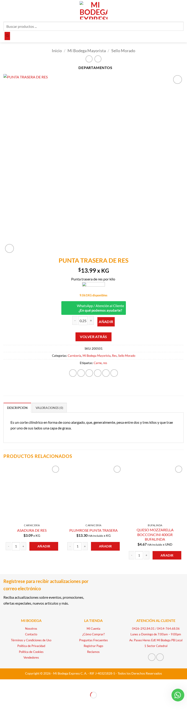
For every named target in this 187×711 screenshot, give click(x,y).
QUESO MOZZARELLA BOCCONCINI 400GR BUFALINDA (155, 534)
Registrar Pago (93, 646)
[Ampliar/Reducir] (4, 683)
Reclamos (93, 652)
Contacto (31, 634)
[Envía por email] (97, 373)
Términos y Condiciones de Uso (31, 640)
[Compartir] (30, 683)
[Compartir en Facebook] (81, 373)
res (105, 363)
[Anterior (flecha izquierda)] (4, 702)
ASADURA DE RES (32, 530)
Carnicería (74, 355)
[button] (6, 10)
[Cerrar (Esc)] (43, 683)
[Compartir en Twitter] (89, 373)
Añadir (106, 322)
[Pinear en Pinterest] (106, 373)
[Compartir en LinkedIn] (114, 373)
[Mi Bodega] (93, 287)
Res (114, 355)
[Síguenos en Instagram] (160, 657)
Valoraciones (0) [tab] (49, 408)
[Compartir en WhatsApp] (73, 373)
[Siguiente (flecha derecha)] (17, 702)
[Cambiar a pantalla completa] (17, 683)
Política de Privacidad (31, 646)
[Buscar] (7, 36)
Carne (98, 363)
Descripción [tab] (17, 408)
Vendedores (31, 657)
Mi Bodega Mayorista (87, 50)
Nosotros (31, 628)
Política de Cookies (31, 652)
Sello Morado (123, 50)
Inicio (57, 50)
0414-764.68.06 (168, 628)
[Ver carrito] (181, 10)
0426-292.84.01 (143, 628)
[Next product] (89, 58)
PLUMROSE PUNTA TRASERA (93, 530)
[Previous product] (97, 58)
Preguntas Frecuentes (93, 640)
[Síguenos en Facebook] (152, 657)
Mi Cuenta (93, 628)
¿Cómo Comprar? (93, 634)
